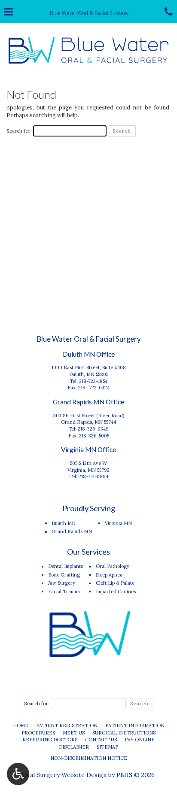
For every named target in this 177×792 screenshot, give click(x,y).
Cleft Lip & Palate (115, 583)
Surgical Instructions (124, 733)
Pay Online (140, 740)
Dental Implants (65, 566)
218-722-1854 (93, 381)
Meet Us (74, 733)
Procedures (38, 733)
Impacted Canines (116, 592)
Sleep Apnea (109, 575)
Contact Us (101, 740)
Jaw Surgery (61, 583)
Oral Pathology (112, 566)
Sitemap (107, 747)
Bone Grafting (64, 575)
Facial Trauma (64, 592)
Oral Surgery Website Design (64, 775)
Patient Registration (67, 725)
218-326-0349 (93, 429)
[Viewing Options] (18, 774)
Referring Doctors (49, 740)
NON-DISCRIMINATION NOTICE (88, 758)
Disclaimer (74, 747)
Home (20, 725)
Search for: (19, 130)
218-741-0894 (93, 476)
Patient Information (135, 725)
